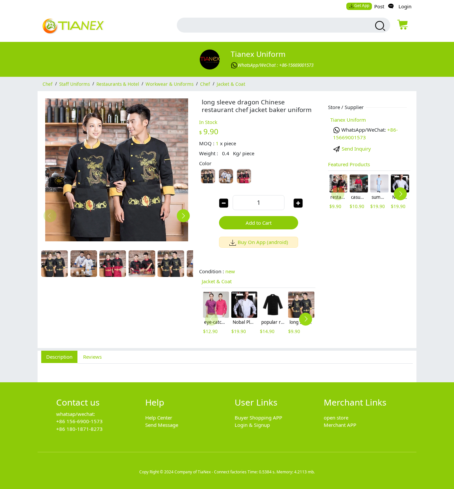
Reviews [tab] (92, 356)
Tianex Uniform (258, 54)
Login (404, 6)
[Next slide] (183, 215)
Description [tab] (59, 356)
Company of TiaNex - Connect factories (210, 472)
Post (379, 6)
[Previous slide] (50, 215)
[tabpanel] (227, 369)
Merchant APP (340, 425)
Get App (361, 5)
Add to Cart (259, 222)
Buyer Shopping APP (258, 417)
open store (336, 417)
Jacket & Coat (231, 84)
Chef (48, 84)
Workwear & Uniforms (169, 84)
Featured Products (349, 164)
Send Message (161, 425)
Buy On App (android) (263, 242)
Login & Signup (252, 425)
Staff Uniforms (74, 84)
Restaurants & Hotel (117, 84)
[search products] (379, 26)
